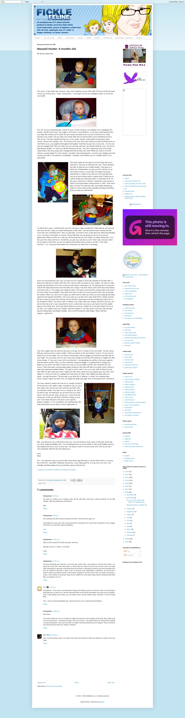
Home (37, 38)
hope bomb (128, 362)
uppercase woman (131, 367)
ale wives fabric (130, 327)
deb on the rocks (130, 286)
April (128, 526)
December (130, 495)
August (129, 514)
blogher (127, 456)
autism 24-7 (129, 377)
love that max (129, 313)
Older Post (111, 683)
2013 (127, 471)
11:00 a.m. (56, 539)
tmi (126, 189)
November (130, 498)
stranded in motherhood (133, 413)
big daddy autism (130, 395)
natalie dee (128, 294)
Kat (44, 587)
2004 (127, 542)
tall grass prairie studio (132, 343)
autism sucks (129, 382)
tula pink (127, 345)
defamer (127, 436)
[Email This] (71, 480)
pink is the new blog (131, 444)
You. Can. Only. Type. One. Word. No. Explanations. (135, 501)
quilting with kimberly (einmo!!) (135, 338)
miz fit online (129, 427)
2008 (127, 486)
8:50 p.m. (55, 635)
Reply (45, 508)
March (129, 529)
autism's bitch (129, 387)
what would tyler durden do (134, 446)
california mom (130, 308)
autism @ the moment (132, 379)
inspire (97, 38)
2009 (127, 483)
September (131, 512)
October (130, 509)
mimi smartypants (131, 291)
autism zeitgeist (130, 384)
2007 (127, 489)
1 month (40, 470)
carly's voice (129, 397)
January (130, 535)
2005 (127, 539)
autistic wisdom (130, 392)
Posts (128, 551)
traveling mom (129, 191)
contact (139, 38)
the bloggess (129, 299)
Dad (44, 529)
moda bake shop (130, 333)
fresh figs (128, 330)
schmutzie (128, 316)
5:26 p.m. (56, 515)
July (128, 517)
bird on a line (129, 355)
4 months (64, 470)
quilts (89, 38)
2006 (127, 492)
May (128, 523)
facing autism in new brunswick (135, 402)
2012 (127, 474)
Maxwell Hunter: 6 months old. (136, 505)
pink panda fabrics (131, 335)
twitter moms (129, 461)
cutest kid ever (129, 400)
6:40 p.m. (56, 496)
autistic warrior (130, 389)
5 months (72, 470)
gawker (127, 441)
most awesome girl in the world (135, 184)
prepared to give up (131, 365)
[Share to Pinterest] (81, 480)
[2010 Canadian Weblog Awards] (150, 245)
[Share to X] (76, 480)
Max (44, 483)
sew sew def (129, 340)
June (129, 520)
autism (80, 38)
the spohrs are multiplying (133, 318)
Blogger (101, 702)
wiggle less (128, 194)
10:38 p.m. (56, 611)
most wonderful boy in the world (135, 186)
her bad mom (129, 360)
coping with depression (132, 181)
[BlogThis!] (74, 480)
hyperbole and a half (132, 288)
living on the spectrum (132, 405)
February (130, 532)
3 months (56, 470)
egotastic (128, 439)
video (60, 38)
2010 (127, 480)
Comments (129, 555)
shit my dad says (130, 296)
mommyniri (128, 407)
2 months (47, 470)
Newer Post (42, 683)
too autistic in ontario (132, 415)
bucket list (108, 38)
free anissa (128, 310)
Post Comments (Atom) (54, 686)
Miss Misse (47, 635)
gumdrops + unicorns (123, 38)
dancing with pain (131, 424)
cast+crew (70, 38)
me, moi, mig (49, 38)
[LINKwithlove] (135, 204)
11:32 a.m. (56, 561)
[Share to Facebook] (79, 480)
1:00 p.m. (52, 587)
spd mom (128, 410)
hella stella (128, 357)
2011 (127, 477)
